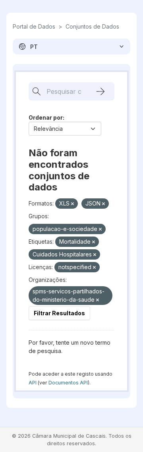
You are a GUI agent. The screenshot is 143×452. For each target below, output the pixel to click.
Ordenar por (46, 117)
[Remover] (72, 204)
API (33, 383)
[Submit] (100, 91)
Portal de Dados (34, 26)
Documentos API (68, 383)
